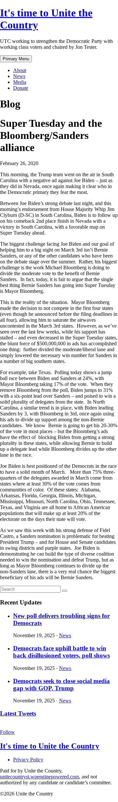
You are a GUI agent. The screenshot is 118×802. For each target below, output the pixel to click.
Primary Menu (16, 58)
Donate (20, 88)
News (19, 76)
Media (19, 82)
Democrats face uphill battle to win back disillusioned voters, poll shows (61, 652)
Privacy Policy (28, 759)
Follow (7, 732)
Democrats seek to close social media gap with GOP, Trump (61, 685)
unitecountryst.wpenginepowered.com (39, 776)
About (19, 70)
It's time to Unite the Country (49, 746)
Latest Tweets (18, 713)
